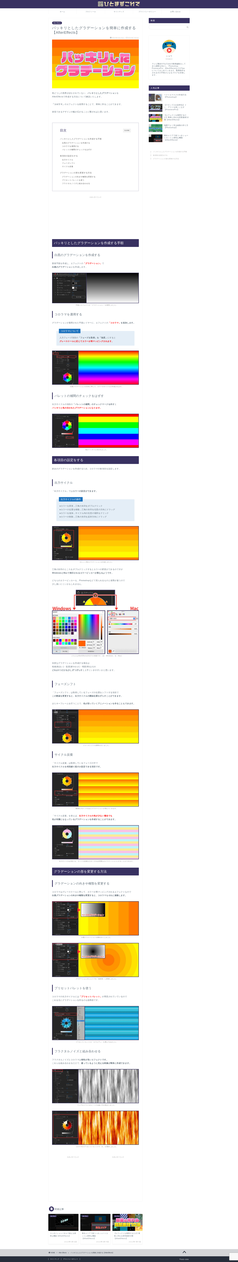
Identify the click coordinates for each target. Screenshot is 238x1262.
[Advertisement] (95, 216)
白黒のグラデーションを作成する (76, 143)
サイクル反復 (67, 166)
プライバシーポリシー (147, 12)
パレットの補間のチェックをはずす (77, 150)
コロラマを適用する (70, 146)
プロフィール (91, 12)
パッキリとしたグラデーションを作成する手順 (81, 139)
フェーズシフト (68, 163)
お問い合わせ (175, 12)
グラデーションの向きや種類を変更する (79, 177)
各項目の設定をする (69, 156)
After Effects (57, 23)
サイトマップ (119, 12)
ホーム (62, 12)
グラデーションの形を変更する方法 (76, 173)
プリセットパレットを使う (73, 180)
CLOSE (126, 130)
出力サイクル (67, 160)
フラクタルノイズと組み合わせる (76, 183)
